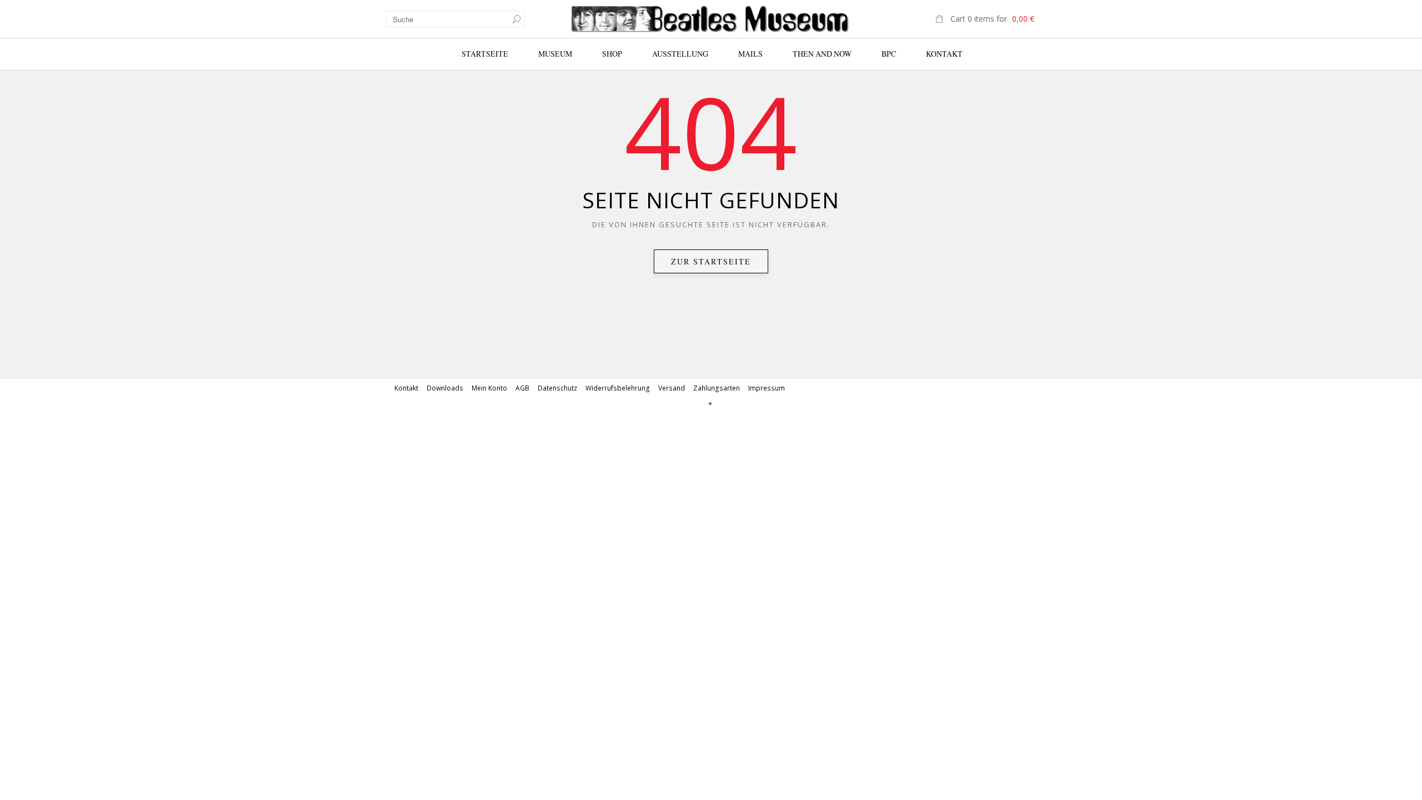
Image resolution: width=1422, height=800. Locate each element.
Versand (671, 388)
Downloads (445, 388)
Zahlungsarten (716, 388)
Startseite (485, 53)
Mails (750, 53)
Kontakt (944, 53)
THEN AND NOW (822, 53)
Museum (555, 53)
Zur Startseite (711, 261)
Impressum (766, 388)
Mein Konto (489, 388)
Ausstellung (680, 53)
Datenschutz (557, 388)
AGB (522, 388)
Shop (612, 53)
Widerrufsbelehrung (617, 388)
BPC (889, 53)
